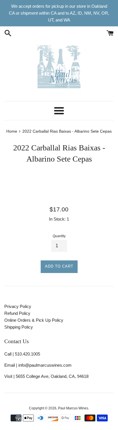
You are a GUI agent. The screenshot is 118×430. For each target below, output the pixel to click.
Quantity (59, 236)
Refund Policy (17, 313)
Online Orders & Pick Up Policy (33, 320)
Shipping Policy (18, 327)
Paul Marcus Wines (73, 408)
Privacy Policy (17, 306)
